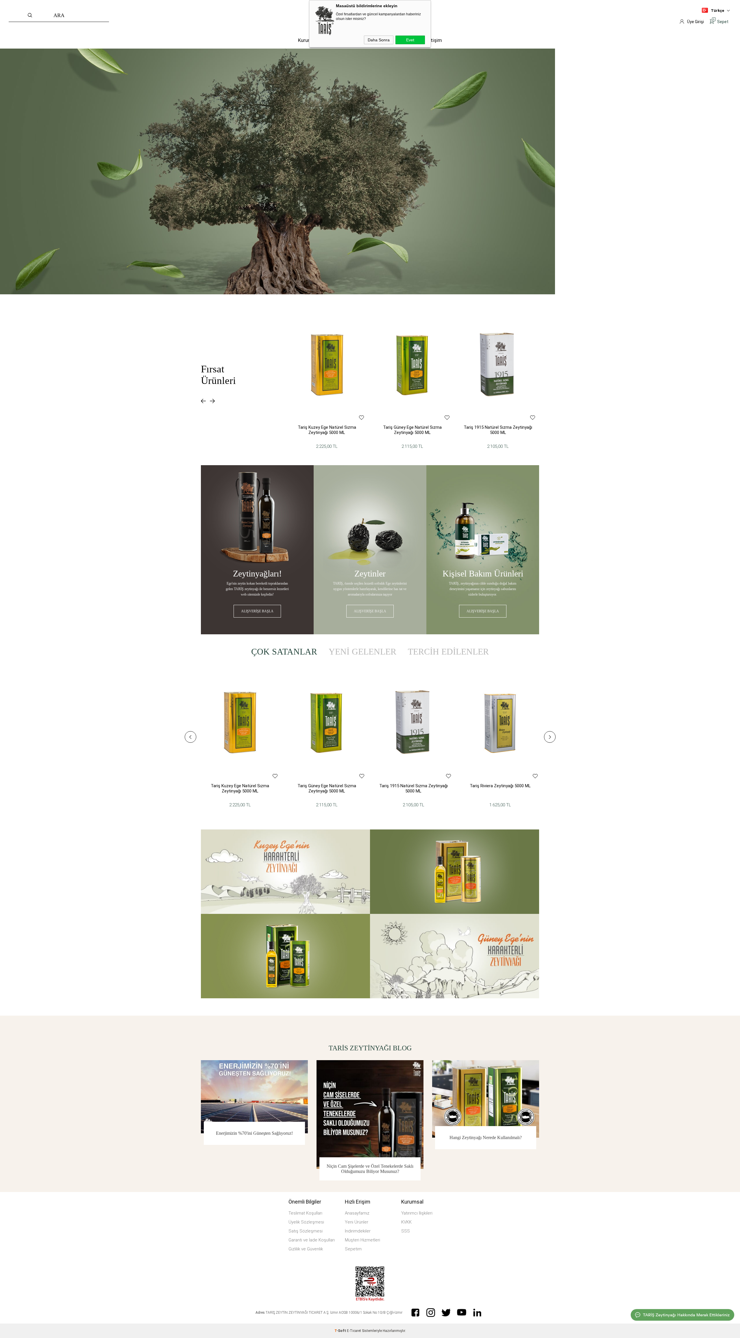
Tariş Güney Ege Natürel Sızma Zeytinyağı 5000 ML (412, 430)
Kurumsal (308, 40)
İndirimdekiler (358, 1231)
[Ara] (102, 16)
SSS (405, 1231)
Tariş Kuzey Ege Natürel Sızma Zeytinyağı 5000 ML (327, 430)
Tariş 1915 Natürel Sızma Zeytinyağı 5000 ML (498, 430)
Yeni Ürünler (356, 1222)
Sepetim (353, 1249)
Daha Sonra (379, 40)
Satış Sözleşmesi (305, 1231)
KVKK (406, 1222)
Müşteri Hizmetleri (362, 1240)
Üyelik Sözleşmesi (306, 1222)
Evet (410, 40)
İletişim (434, 40)
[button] (203, 401)
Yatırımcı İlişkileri (416, 1213)
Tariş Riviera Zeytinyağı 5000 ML (500, 785)
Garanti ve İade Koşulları (311, 1240)
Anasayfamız (357, 1213)
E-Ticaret (354, 1331)
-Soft (340, 1331)
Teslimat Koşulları (305, 1213)
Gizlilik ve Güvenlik (305, 1249)
